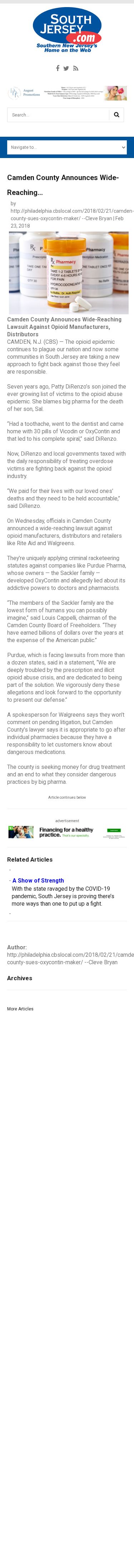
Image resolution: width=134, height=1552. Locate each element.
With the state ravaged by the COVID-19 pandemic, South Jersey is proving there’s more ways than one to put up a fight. (63, 896)
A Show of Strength (38, 881)
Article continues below (67, 797)
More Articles (20, 1008)
